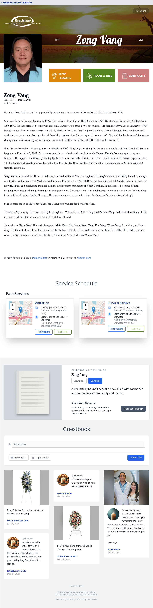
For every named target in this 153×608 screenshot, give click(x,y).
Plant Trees (62, 332)
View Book (79, 380)
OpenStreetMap (79, 599)
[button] (20, 310)
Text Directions (44, 332)
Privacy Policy (68, 594)
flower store (84, 257)
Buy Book (95, 380)
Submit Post (136, 457)
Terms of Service (85, 594)
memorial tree (39, 257)
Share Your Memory (133, 408)
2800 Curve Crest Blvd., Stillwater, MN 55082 (52, 324)
